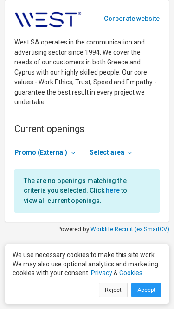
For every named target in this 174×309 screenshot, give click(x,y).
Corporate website (132, 18)
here (113, 190)
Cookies (130, 273)
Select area (107, 152)
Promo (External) (40, 152)
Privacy (101, 273)
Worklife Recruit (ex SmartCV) (129, 229)
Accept (146, 290)
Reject (113, 290)
